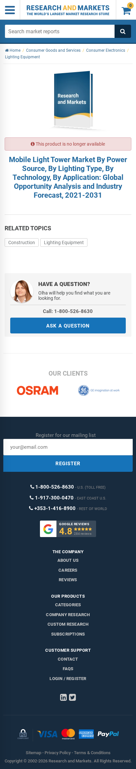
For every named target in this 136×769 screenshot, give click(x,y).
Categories (68, 604)
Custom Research (68, 624)
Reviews (68, 579)
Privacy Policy (58, 752)
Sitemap (33, 752)
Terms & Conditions (92, 752)
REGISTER (68, 464)
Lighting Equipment (64, 242)
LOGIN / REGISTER (68, 678)
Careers (67, 570)
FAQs (68, 668)
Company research (68, 614)
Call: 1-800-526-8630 (68, 311)
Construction (21, 242)
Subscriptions (68, 634)
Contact (68, 659)
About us (68, 560)
